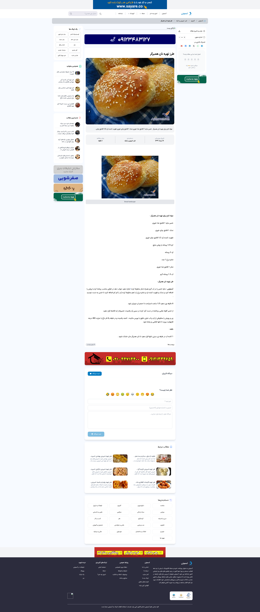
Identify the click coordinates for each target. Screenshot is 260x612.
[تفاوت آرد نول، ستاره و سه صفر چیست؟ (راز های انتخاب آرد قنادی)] (151, 458)
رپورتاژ (82, 571)
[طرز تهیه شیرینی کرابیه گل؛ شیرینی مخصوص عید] (151, 471)
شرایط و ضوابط (122, 571)
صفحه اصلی (102, 567)
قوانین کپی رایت (143, 585)
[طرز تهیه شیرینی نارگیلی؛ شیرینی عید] (108, 471)
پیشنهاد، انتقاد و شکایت (120, 574)
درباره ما (146, 571)
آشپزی (193, 21)
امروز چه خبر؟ (102, 574)
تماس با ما (145, 567)
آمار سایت (145, 574)
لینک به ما (145, 578)
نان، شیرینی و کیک (181, 21)
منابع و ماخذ (123, 578)
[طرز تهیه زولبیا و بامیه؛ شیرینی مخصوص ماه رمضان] (108, 484)
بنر (83, 578)
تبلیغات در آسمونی (78, 567)
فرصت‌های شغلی (143, 582)
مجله (104, 571)
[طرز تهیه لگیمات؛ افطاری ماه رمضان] (151, 484)
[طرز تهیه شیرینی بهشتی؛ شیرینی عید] (108, 458)
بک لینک (81, 574)
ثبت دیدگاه (96, 373)
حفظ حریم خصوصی (121, 567)
